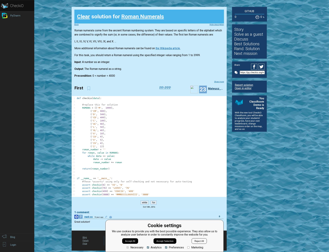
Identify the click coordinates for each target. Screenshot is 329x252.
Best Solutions (247, 44)
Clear (83, 16)
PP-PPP (165, 88)
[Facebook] (254, 67)
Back (76, 25)
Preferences (176, 247)
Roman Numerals (142, 16)
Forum (86, 240)
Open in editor (243, 88)
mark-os (88, 217)
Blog (85, 237)
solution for (120, 16)
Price (85, 243)
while (144, 202)
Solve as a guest (248, 34)
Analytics (156, 247)
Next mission (245, 53)
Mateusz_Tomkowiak (215, 88)
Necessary (136, 247)
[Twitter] (261, 67)
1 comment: (82, 212)
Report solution (244, 85)
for (153, 202)
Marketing (197, 247)
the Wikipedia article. (168, 48)
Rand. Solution (247, 48)
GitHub (249, 11)
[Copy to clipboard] (237, 72)
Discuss (241, 39)
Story (238, 29)
